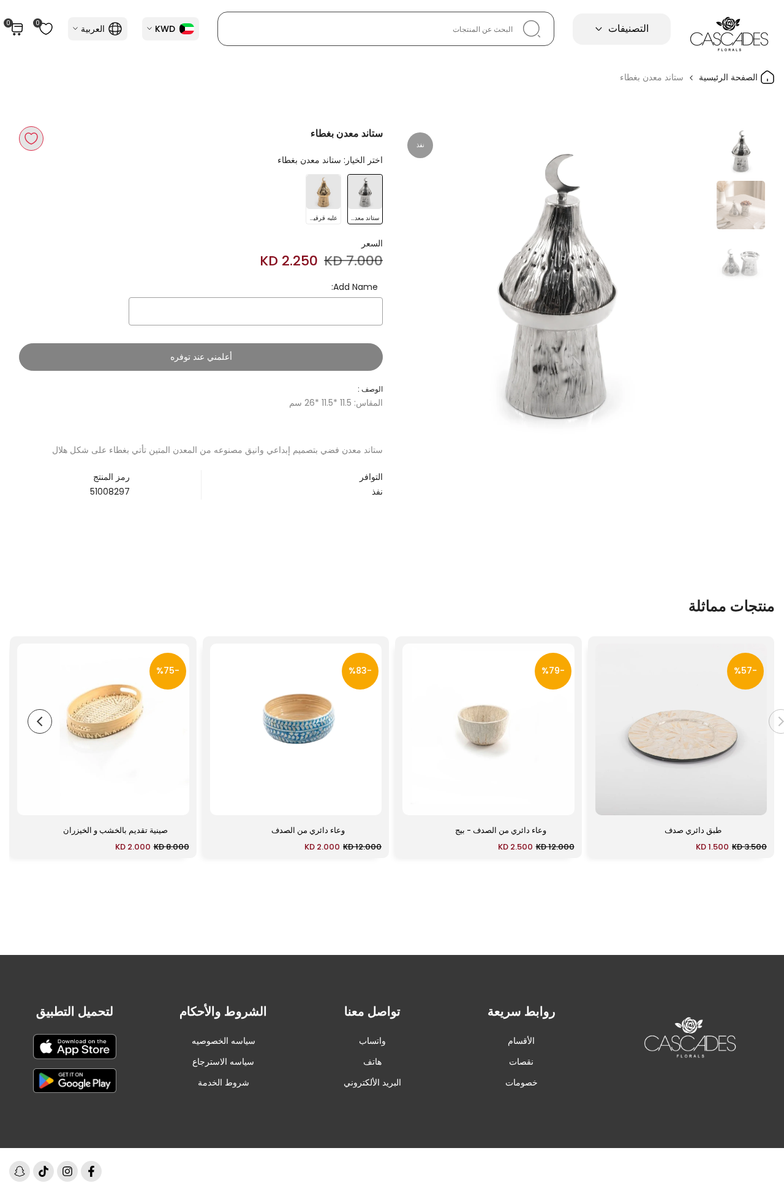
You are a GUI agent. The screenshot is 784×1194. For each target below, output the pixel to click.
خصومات (521, 1082)
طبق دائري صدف (693, 830)
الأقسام (521, 1041)
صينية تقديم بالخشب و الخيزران (115, 830)
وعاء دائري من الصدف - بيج (500, 830)
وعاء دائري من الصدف (308, 830)
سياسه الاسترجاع (223, 1061)
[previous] (686, 281)
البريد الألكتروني (372, 1082)
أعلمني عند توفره (201, 357)
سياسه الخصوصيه (223, 1041)
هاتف (372, 1061)
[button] (31, 138)
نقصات (521, 1061)
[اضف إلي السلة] (612, 800)
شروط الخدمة (223, 1082)
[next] (425, 281)
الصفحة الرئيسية (729, 77)
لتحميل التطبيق (74, 1011)
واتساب (372, 1041)
